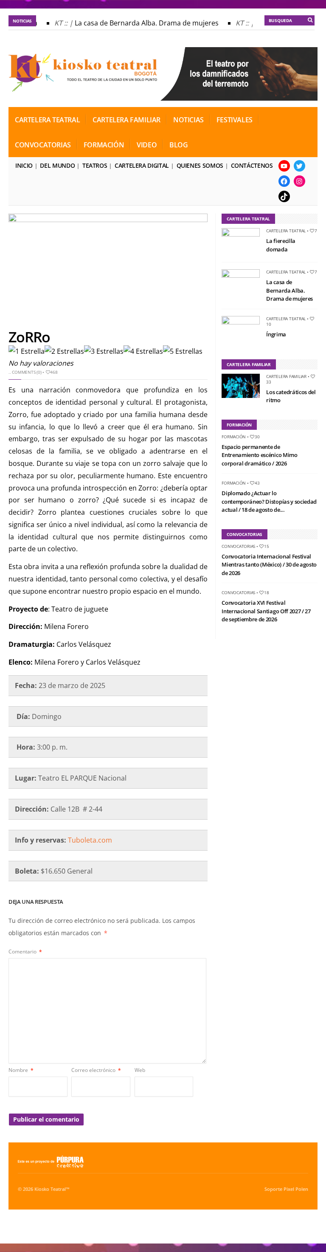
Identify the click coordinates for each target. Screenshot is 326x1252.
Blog (178, 144)
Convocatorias (43, 144)
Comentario (25, 951)
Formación (104, 144)
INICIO (24, 165)
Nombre (21, 1070)
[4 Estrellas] (143, 351)
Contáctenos (252, 165)
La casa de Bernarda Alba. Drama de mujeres (142, 23)
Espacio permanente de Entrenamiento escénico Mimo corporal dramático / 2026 (259, 455)
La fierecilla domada (280, 245)
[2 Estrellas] (64, 351)
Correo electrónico (96, 1070)
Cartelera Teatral (47, 119)
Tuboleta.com (90, 840)
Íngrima (276, 334)
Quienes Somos (200, 165)
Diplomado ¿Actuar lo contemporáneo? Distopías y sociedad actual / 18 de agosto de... (269, 501)
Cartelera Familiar (126, 119)
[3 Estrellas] (104, 351)
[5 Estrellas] (182, 351)
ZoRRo (29, 337)
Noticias (188, 119)
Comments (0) (26, 372)
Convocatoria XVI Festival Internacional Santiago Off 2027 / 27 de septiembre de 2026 (266, 611)
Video (147, 144)
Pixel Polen (296, 1189)
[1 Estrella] (26, 351)
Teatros (94, 165)
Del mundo (57, 165)
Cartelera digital (142, 165)
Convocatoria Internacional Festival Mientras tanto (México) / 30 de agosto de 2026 (269, 565)
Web (140, 1070)
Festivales (234, 119)
